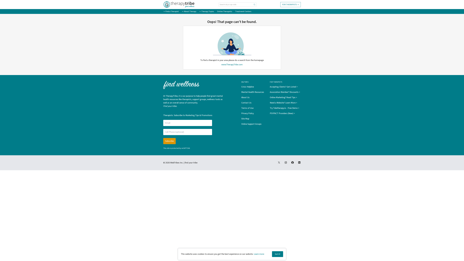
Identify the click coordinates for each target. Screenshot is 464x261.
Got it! (277, 254)
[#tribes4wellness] (285, 162)
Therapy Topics (207, 11)
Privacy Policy (247, 113)
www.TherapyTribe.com (232, 64)
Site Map (245, 118)
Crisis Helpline (247, 86)
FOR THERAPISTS (289, 4)
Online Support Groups (251, 124)
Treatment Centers (243, 11)
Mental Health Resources (252, 92)
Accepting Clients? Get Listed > (284, 86)
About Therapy (190, 11)
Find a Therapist (172, 11)
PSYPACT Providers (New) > (282, 113)
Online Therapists (224, 11)
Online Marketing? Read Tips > (283, 97)
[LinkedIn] (299, 162)
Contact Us (246, 102)
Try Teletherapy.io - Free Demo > (284, 108)
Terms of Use (247, 108)
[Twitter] (279, 162)
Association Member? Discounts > (285, 92)
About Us (245, 97)
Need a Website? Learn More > (283, 102)
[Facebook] (292, 162)
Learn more (259, 254)
